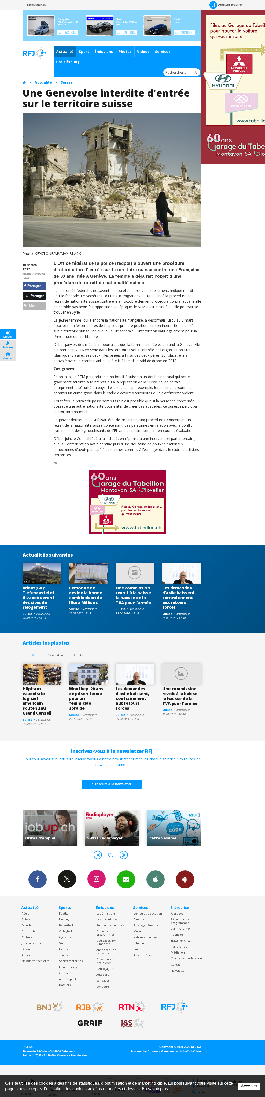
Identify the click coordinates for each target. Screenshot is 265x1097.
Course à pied (68, 973)
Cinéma (139, 919)
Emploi (138, 949)
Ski (61, 943)
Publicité (177, 934)
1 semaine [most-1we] (55, 655)
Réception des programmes (181, 921)
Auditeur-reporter (230, 4)
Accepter (249, 1086)
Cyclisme (65, 937)
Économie (29, 931)
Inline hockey (68, 967)
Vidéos (143, 51)
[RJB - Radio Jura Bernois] (90, 1006)
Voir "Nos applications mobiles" (191, 828)
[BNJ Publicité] (47, 1006)
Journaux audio (32, 943)
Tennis (63, 955)
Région (26, 913)
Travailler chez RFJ (183, 940)
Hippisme (65, 949)
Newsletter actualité (35, 961)
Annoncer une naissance (106, 951)
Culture (27, 937)
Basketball (66, 925)
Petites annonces (145, 937)
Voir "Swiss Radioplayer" (66, 828)
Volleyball (65, 931)
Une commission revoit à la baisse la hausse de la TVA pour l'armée (133, 595)
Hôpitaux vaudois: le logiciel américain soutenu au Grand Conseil (37, 701)
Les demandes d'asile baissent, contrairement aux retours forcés (179, 597)
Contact (176, 964)
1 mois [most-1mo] (78, 655)
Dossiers (27, 949)
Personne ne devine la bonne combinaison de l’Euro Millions (85, 595)
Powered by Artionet (145, 1051)
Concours (102, 986)
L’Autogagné (104, 968)
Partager (33, 286)
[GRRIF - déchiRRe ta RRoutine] (90, 1023)
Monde (27, 925)
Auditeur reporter (34, 955)
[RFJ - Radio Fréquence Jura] (174, 1006)
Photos (125, 51)
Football (64, 913)
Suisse (67, 82)
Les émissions (105, 913)
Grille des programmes (105, 933)
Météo (138, 931)
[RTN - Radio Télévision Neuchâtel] (132, 1006)
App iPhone (155, 879)
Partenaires (179, 946)
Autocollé (102, 974)
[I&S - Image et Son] (132, 1023)
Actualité (64, 51)
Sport (84, 51)
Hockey (64, 919)
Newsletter (178, 970)
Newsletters (126, 879)
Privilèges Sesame (146, 925)
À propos (177, 913)
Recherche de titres (110, 925)
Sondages (102, 980)
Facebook (37, 879)
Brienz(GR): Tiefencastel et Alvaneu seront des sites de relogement (38, 597)
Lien (32, 306)
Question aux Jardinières (105, 961)
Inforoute (140, 943)
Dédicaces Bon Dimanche (106, 942)
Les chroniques (106, 919)
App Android (185, 879)
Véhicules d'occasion (148, 913)
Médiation (178, 952)
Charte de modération (186, 958)
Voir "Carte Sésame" (128, 828)
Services (163, 51)
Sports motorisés (71, 961)
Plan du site (79, 1055)
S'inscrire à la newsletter (111, 784)
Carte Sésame (180, 928)
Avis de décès (143, 955)
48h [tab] (33, 655)
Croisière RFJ (67, 61)
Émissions (103, 51)
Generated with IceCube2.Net (181, 1051)
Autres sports (68, 979)
